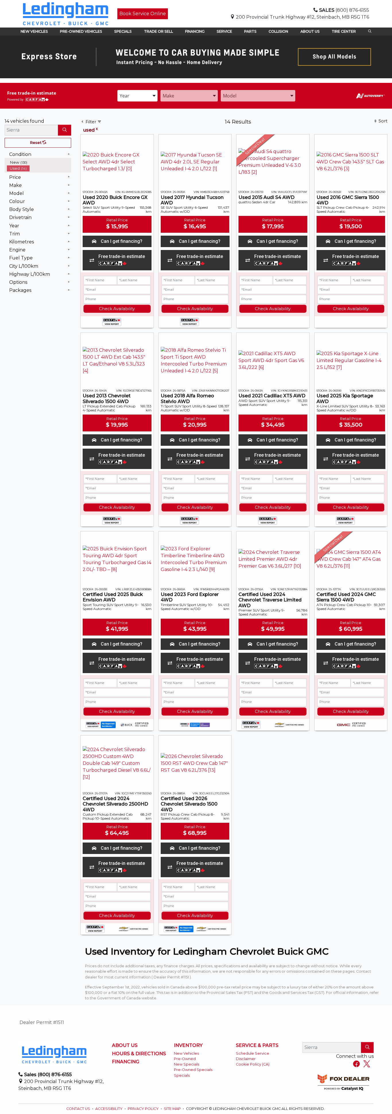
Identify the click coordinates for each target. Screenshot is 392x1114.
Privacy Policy (144, 1109)
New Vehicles (186, 1053)
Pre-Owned (185, 1059)
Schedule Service (252, 1053)
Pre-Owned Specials (193, 1070)
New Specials (186, 1064)
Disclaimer (246, 1059)
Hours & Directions (139, 1053)
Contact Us (78, 1109)
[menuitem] (39, 162)
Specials (182, 1075)
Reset (36, 142)
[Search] (64, 130)
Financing (125, 1061)
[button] (34, 32)
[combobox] (137, 96)
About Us (124, 1045)
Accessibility (109, 1109)
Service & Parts (257, 1045)
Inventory (188, 1045)
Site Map (173, 1109)
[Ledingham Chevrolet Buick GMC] (65, 13)
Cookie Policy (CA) (252, 1064)
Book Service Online (142, 13)
